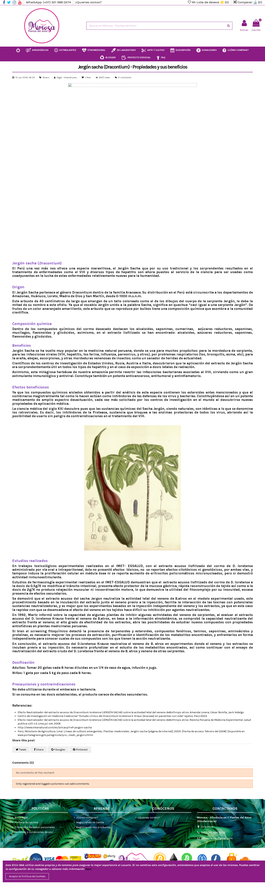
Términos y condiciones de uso (34, 832)
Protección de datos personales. (35, 827)
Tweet (22, 749)
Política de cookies (26, 822)
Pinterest (81, 749)
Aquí (88, 869)
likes (88, 77)
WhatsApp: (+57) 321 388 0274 (49, 2)
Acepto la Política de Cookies (27, 876)
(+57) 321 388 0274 (213, 832)
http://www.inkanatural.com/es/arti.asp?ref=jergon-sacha (55, 727)
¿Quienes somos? (88, 2)
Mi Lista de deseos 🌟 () (210, 2)
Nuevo (46, 77)
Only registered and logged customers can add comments (52, 783)
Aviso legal (21, 817)
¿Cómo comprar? (87, 817)
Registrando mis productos (93, 827)
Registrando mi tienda (90, 822)
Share (39, 749)
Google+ (60, 749)
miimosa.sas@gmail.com (217, 838)
